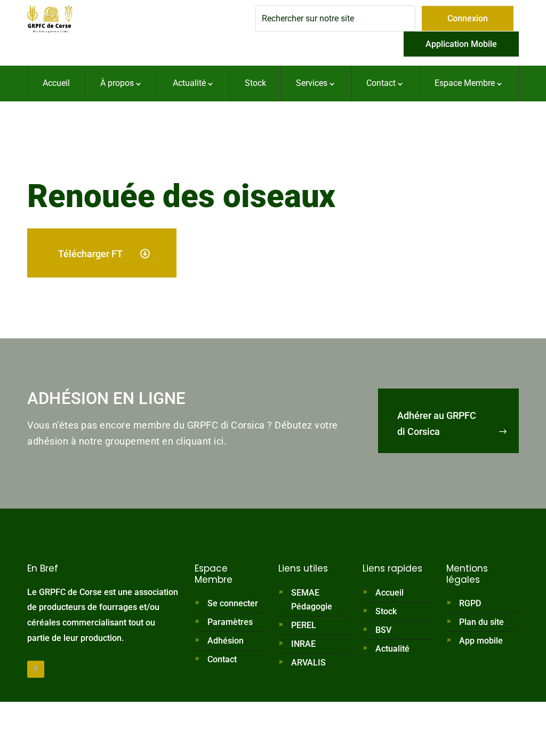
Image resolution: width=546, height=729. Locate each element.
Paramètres (230, 622)
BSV (383, 630)
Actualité (392, 649)
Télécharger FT (90, 253)
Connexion (467, 18)
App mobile (481, 641)
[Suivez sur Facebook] (35, 669)
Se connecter (232, 603)
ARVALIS (308, 662)
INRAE (303, 644)
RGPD (470, 603)
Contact (222, 659)
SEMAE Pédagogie (311, 600)
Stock (386, 611)
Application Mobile (461, 44)
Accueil (389, 593)
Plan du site (481, 622)
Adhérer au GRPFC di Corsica (436, 424)
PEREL (303, 625)
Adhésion (225, 641)
